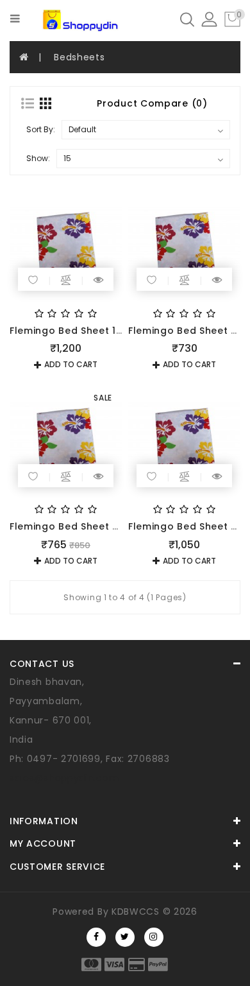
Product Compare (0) (152, 103)
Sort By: (40, 129)
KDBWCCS (136, 911)
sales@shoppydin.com (64, 778)
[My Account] (209, 18)
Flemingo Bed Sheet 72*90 (76, 526)
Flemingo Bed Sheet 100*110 (78, 330)
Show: (38, 158)
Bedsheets (79, 57)
